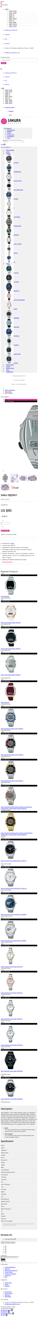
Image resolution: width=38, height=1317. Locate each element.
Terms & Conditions (10, 1274)
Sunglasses (10, 136)
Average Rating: (9, 1239)
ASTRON (16, 282)
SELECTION (17, 354)
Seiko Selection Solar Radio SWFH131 (12, 1019)
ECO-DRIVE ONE (18, 190)
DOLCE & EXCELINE (19, 300)
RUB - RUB (12, 22)
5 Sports (16, 273)
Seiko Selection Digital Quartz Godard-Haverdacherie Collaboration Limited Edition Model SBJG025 (16, 807)
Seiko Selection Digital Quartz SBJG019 (12, 755)
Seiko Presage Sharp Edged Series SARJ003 (13, 914)
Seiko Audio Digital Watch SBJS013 (11, 675)
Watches (9, 131)
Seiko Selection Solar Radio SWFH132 (12, 993)
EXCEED (16, 199)
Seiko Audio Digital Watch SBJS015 (11, 649)
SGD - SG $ (12, 24)
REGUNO (16, 235)
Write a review (5, 499)
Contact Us (8, 1275)
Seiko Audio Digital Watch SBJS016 (11, 622)
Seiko (8, 264)
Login (10, 115)
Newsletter (8, 1296)
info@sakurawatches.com (12, 53)
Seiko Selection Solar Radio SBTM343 (12, 1071)
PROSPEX (16, 336)
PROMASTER (17, 226)
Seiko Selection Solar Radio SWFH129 (12, 1045)
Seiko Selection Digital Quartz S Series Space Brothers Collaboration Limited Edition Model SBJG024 (17, 833)
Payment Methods (10, 1267)
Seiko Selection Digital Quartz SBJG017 (12, 781)
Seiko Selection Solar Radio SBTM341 (12, 1099)
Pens (8, 138)
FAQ (6, 39)
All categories (11, 130)
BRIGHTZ (16, 291)
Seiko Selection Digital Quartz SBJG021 (12, 728)
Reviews (7, 43)
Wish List (7, 1295)
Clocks (9, 133)
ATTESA (16, 163)
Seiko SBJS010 (5, 702)
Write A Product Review (8, 1242)
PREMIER (16, 318)
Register (11, 111)
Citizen (8, 153)
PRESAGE (16, 327)
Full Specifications (7, 562)
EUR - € (11, 15)
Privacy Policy (9, 1272)
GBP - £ (11, 17)
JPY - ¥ (11, 21)
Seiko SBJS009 (5, 596)
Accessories (10, 135)
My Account (8, 1292)
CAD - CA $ (12, 13)
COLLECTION (17, 181)
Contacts (7, 34)
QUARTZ (16, 345)
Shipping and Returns (11, 30)
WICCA (16, 253)
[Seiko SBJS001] (5, 482)
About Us (7, 1269)
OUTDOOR (17, 217)
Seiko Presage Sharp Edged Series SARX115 (14, 888)
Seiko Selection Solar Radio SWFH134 (12, 967)
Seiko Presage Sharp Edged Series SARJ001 (13, 940)
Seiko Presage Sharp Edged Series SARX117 (14, 861)
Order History (9, 1293)
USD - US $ (12, 26)
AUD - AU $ (12, 11)
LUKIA (15, 309)
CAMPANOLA (17, 172)
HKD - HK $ (12, 19)
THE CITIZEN (17, 244)
